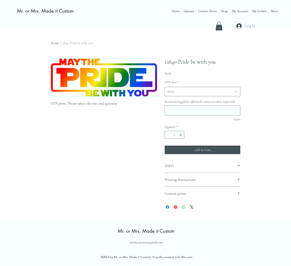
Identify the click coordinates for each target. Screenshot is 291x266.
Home (55, 43)
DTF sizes (172, 82)
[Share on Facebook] (167, 207)
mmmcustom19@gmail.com (146, 242)
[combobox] (202, 91)
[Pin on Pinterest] (175, 207)
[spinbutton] (174, 135)
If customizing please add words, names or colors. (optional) (200, 102)
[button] (219, 26)
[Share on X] (191, 207)
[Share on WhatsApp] (183, 207)
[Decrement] (168, 135)
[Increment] (181, 135)
